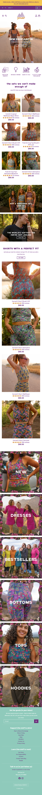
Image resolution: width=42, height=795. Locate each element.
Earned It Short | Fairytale (21, 440)
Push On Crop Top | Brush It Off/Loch (30, 143)
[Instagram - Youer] (22, 778)
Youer (22, 788)
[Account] (36, 16)
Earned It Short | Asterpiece (31, 172)
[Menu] (3, 16)
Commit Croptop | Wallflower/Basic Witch (11, 115)
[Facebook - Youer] (19, 778)
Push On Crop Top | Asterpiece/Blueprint (11, 172)
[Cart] (39, 16)
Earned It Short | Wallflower (31, 114)
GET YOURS (21, 257)
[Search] (6, 16)
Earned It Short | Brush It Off (11, 143)
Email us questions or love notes (21, 769)
